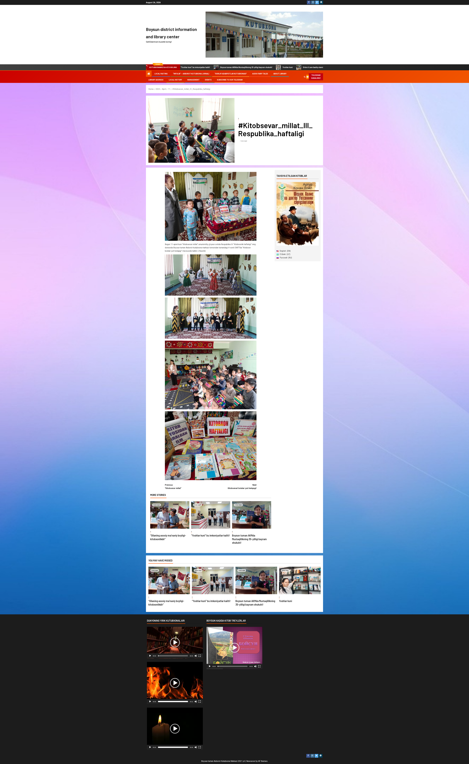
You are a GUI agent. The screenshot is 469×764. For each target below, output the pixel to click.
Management (193, 80)
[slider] (173, 655)
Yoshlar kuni (225, 67)
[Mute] (196, 656)
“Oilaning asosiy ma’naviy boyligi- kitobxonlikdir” (291, 67)
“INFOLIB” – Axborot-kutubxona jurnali (191, 74)
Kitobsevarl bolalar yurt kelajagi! (242, 486)
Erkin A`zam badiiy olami (251, 67)
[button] (175, 642)
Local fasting (161, 74)
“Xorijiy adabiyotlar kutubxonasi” (231, 74)
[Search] (305, 76)
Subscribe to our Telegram (230, 80)
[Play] (150, 656)
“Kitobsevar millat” (173, 486)
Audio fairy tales (260, 74)
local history (175, 80)
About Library (279, 74)
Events (208, 80)
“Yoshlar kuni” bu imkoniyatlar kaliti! (210, 535)
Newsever (250, 761)
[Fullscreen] (199, 656)
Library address (155, 80)
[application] (175, 642)
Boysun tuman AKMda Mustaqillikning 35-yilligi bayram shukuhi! (184, 67)
